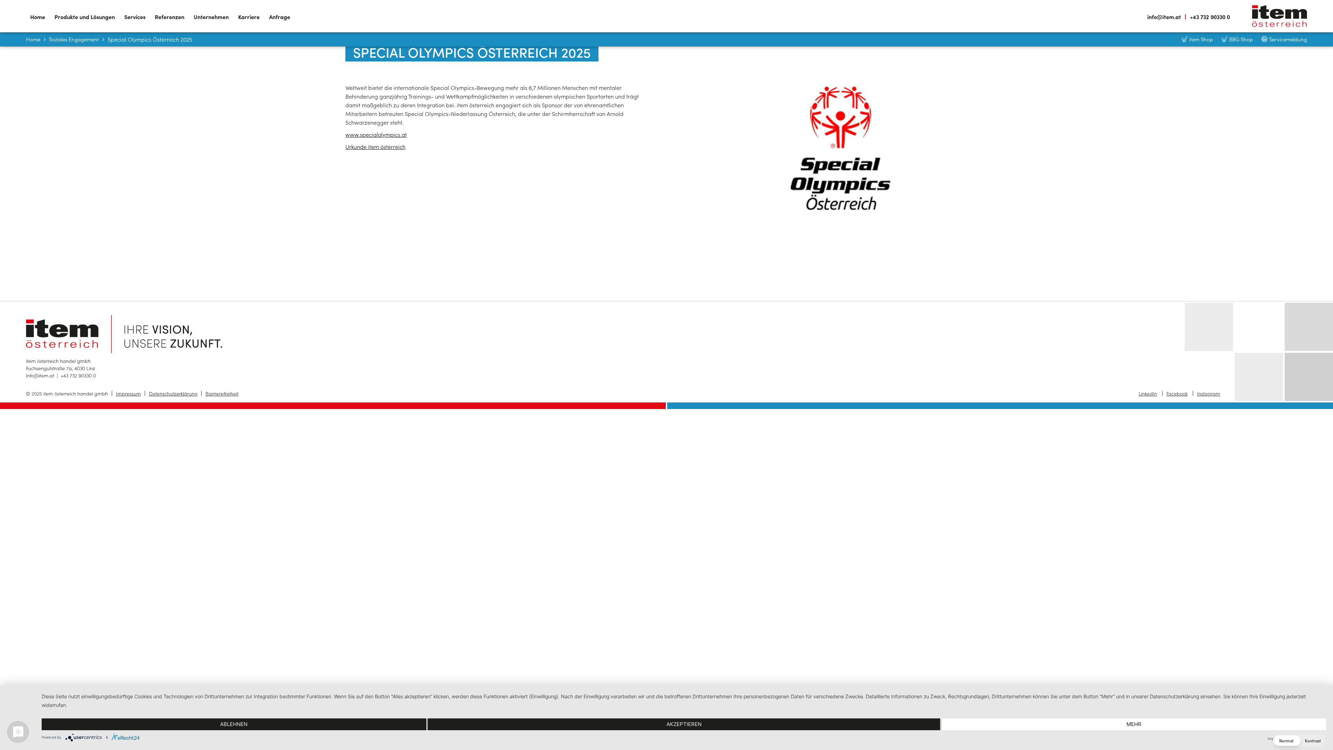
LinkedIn (1148, 393)
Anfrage (279, 16)
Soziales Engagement (74, 39)
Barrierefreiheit (222, 393)
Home (37, 16)
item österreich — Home (1279, 16)
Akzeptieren (684, 724)
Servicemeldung (1288, 39)
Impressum (128, 393)
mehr (1133, 724)
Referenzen (169, 16)
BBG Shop (1241, 39)
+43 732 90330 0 (1210, 16)
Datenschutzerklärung (173, 393)
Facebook (1177, 393)
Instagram (1208, 393)
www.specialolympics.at (376, 134)
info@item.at (1164, 16)
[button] (1299, 741)
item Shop (1201, 39)
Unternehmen (211, 16)
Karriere (249, 16)
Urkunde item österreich (375, 146)
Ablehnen (234, 724)
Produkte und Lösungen (85, 16)
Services (134, 16)
